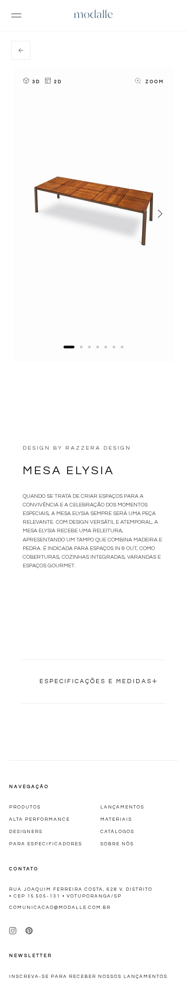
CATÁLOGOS (117, 831)
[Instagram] (12, 930)
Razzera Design (98, 448)
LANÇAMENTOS (122, 807)
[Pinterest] (29, 930)
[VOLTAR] (20, 50)
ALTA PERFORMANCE (39, 819)
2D (58, 81)
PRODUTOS (25, 807)
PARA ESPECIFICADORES (45, 844)
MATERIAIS (116, 819)
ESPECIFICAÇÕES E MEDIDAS (98, 680)
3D (36, 81)
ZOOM (154, 81)
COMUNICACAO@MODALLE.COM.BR (60, 907)
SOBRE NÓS (117, 844)
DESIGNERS (26, 831)
